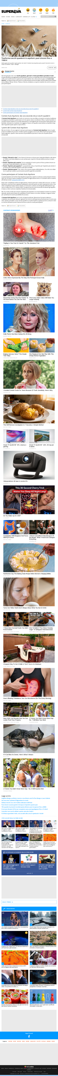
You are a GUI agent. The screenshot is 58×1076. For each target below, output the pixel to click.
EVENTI (53, 1041)
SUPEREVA (29, 1069)
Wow (47, 13)
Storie (8, 17)
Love (40, 13)
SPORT (14, 1041)
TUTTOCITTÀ (36, 1068)
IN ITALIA (43, 1041)
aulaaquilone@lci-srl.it (18, 180)
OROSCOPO (33, 1041)
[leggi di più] (55, 72)
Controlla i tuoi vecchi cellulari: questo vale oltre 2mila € (17, 811)
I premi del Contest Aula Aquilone (12, 111)
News (3, 17)
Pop (53, 13)
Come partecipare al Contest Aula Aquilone (15, 112)
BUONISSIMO (54, 1068)
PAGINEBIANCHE (30, 1068)
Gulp (34, 13)
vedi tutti (29, 873)
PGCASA (25, 1068)
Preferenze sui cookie (38, 1071)
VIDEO (23, 1041)
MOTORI (19, 1041)
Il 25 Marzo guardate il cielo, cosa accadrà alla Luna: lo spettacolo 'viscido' (23, 813)
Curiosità (19, 17)
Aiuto (45, 1071)
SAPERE (27, 1041)
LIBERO (2, 1068)
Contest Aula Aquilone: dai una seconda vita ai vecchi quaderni (21, 109)
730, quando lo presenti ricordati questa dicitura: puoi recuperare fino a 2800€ (24, 807)
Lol (28, 13)
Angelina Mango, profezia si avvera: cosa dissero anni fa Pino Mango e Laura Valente (26, 798)
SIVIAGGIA (44, 1068)
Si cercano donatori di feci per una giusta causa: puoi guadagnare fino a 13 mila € (25, 809)
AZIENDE (49, 1041)
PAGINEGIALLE (11, 1068)
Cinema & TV (26, 17)
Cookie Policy (30, 1071)
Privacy (24, 1071)
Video (13, 17)
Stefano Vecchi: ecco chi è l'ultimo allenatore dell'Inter (17, 802)
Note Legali (20, 1071)
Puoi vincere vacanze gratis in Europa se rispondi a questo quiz (20, 805)
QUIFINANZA (49, 1068)
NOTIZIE (10, 1041)
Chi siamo (14, 1071)
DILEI (41, 1068)
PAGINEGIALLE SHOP (19, 1068)
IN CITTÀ (38, 1041)
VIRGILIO (6, 1068)
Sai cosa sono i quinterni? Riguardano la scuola (15, 800)
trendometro (10, 908)
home (3, 23)
